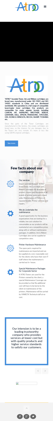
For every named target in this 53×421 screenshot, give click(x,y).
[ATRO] (26, 6)
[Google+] (26, 416)
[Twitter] (33, 416)
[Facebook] (20, 416)
